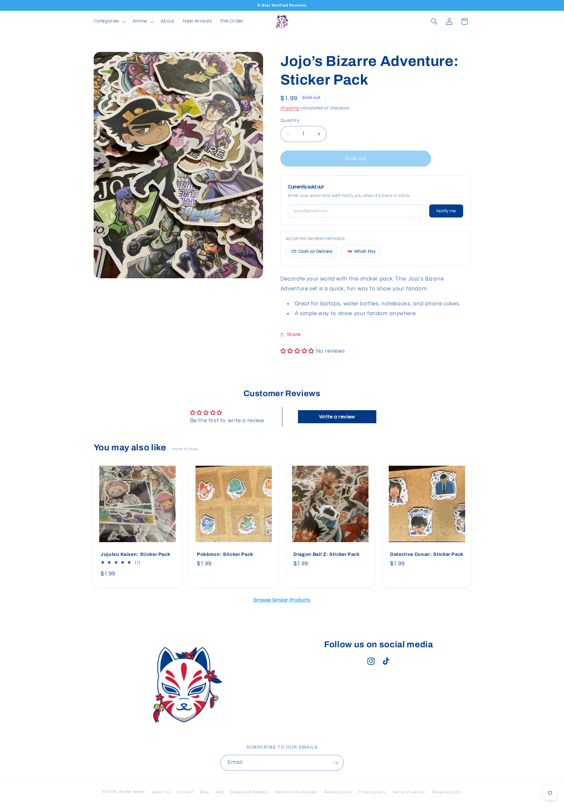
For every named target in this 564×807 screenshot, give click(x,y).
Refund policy (338, 792)
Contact (185, 792)
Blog (204, 792)
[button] (108, 21)
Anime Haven (132, 791)
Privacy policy (371, 792)
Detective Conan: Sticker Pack (426, 554)
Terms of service (408, 792)
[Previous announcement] (98, 5)
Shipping (289, 108)
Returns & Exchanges (296, 792)
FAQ (220, 792)
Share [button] (294, 334)
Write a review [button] (337, 416)
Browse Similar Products (282, 600)
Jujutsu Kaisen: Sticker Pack (135, 554)
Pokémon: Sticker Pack (225, 554)
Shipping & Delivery (249, 792)
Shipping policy (447, 792)
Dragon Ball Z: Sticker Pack (326, 554)
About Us (161, 792)
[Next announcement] (466, 5)
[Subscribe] (335, 763)
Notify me (446, 210)
